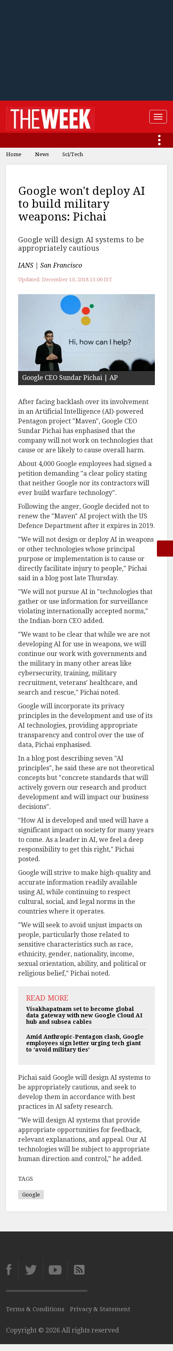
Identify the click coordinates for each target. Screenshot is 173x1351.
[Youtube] (55, 1270)
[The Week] (50, 117)
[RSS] (77, 1270)
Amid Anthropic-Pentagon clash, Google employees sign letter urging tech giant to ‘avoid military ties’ (85, 1043)
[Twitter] (30, 1270)
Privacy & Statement (100, 1309)
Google (31, 1195)
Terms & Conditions (35, 1309)
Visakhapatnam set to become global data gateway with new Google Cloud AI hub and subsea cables (84, 1015)
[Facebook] (12, 1270)
